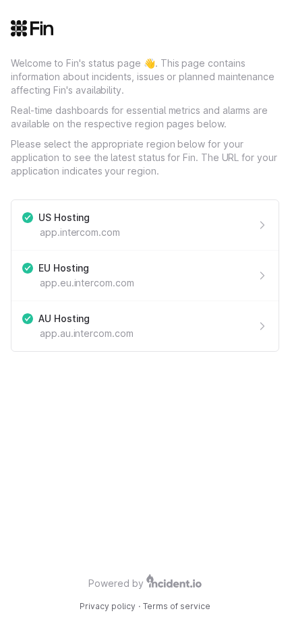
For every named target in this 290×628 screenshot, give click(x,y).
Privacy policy (108, 606)
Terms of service (176, 606)
